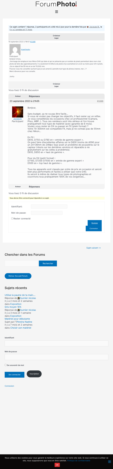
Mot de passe (11, 351)
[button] (56, 11)
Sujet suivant (93, 248)
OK (57, 465)
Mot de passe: (18, 212)
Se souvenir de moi (15, 365)
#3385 (32, 42)
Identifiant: (16, 206)
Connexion (94, 228)
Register (95, 223)
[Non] (109, 461)
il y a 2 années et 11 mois (21, 29)
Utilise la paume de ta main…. (20, 295)
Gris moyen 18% (13, 306)
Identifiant (9, 338)
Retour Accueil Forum (18, 276)
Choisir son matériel (20, 327)
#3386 (100, 101)
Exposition (15, 304)
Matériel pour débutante (17, 318)
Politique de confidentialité (78, 460)
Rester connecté (22, 218)
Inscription (34, 374)
